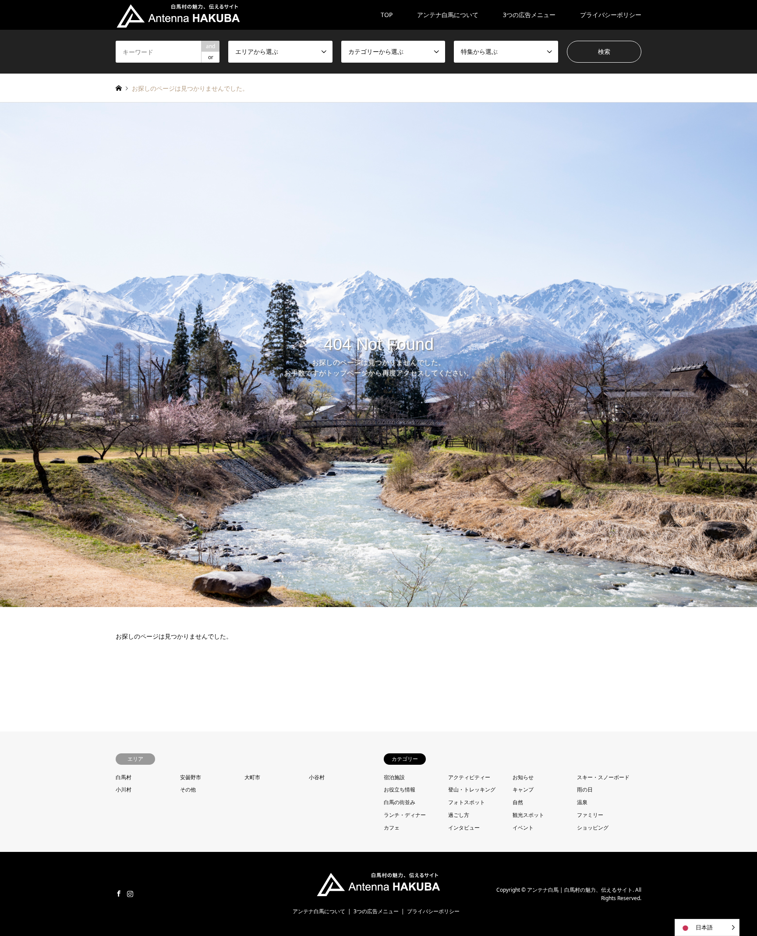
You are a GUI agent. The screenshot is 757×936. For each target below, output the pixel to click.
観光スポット (528, 815)
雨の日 (585, 789)
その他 (188, 789)
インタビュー (464, 827)
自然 (518, 802)
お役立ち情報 (399, 789)
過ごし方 (458, 815)
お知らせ (523, 777)
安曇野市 (190, 777)
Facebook (119, 893)
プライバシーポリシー (610, 15)
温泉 (582, 802)
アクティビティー (469, 777)
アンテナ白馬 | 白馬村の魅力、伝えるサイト (580, 889)
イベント (523, 827)
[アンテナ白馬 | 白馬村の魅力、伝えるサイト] (178, 15)
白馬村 (123, 777)
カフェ (392, 827)
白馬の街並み (399, 802)
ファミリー (590, 815)
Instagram (130, 893)
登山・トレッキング (471, 789)
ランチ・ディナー (405, 815)
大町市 (252, 777)
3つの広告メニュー (529, 15)
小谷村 (317, 777)
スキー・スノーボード (603, 777)
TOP (387, 15)
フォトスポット (466, 802)
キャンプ (523, 789)
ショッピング (592, 827)
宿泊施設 (394, 777)
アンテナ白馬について (447, 15)
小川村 (123, 789)
